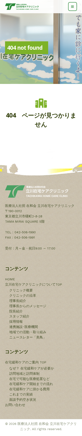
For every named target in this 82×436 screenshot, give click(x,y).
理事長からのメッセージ (27, 306)
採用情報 (16, 322)
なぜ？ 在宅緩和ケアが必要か (31, 368)
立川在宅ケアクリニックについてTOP (33, 284)
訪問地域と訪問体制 (24, 374)
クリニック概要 (21, 290)
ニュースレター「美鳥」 (27, 337)
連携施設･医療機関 (23, 327)
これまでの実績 (21, 394)
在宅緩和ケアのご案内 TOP (25, 362)
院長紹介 (16, 311)
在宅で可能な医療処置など (29, 379)
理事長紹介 (17, 301)
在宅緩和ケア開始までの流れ (31, 384)
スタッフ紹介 (19, 316)
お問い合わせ (15, 405)
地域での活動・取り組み (27, 332)
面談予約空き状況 (22, 400)
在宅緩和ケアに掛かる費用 (29, 389)
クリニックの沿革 (22, 296)
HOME (10, 279)
